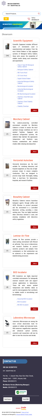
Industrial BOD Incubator (24, 299)
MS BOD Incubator (23, 305)
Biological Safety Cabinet (25, 70)
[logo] (3, 5)
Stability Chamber (23, 106)
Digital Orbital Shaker (24, 78)
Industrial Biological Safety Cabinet (26, 82)
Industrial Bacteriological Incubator (25, 90)
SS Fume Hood (22, 75)
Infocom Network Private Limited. (24, 414)
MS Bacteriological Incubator (26, 94)
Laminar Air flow (21, 235)
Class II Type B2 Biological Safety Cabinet (26, 66)
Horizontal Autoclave (23, 160)
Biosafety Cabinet (21, 197)
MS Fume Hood (22, 73)
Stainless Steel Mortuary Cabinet (25, 98)
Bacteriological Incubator (25, 86)
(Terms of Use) (25, 412)
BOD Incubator (20, 272)
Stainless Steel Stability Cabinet (25, 102)
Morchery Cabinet (21, 119)
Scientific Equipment (23, 40)
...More (34, 110)
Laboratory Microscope (24, 317)
